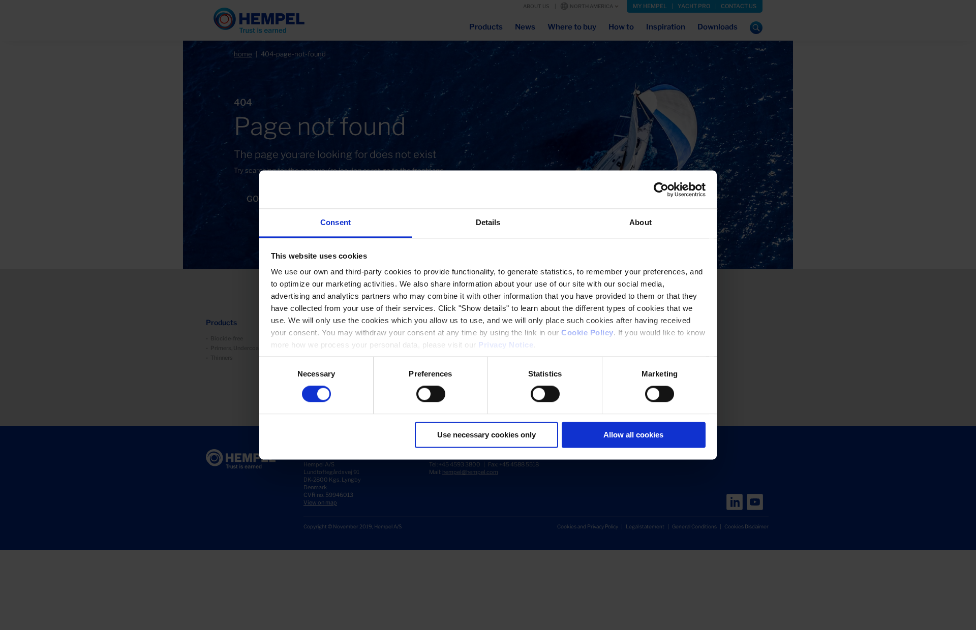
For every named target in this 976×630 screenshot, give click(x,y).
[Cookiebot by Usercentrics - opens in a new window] (661, 189)
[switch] (430, 394)
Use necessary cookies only (486, 434)
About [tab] (640, 222)
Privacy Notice (505, 344)
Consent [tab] (335, 222)
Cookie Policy (587, 332)
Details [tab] (488, 222)
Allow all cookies (633, 434)
